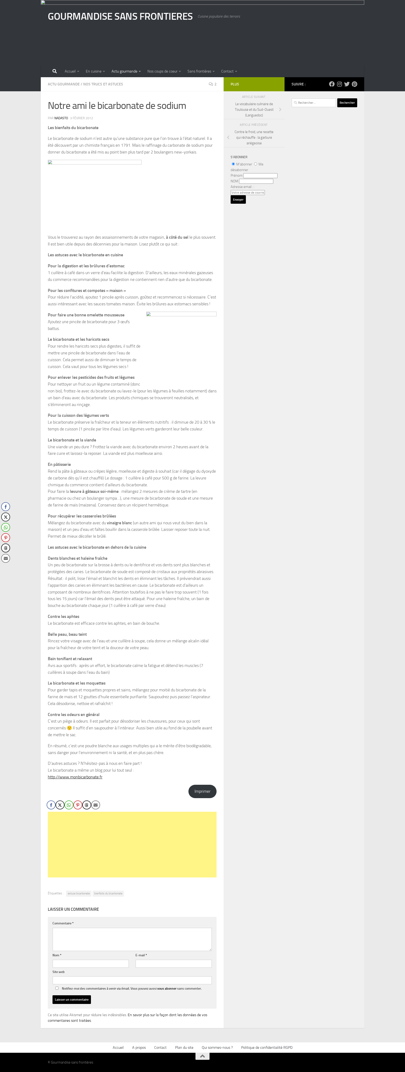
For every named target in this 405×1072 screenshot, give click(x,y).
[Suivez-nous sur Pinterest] (354, 84)
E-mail (141, 955)
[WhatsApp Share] (68, 804)
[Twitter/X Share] (60, 804)
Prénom (237, 175)
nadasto (61, 118)
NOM (234, 181)
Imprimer (202, 791)
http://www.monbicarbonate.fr (75, 777)
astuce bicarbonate (79, 893)
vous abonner (166, 989)
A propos (139, 1047)
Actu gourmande (124, 71)
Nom (56, 955)
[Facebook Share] (51, 804)
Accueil (70, 71)
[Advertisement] (132, 844)
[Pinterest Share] (77, 804)
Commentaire (63, 923)
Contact (227, 71)
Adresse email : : (242, 187)
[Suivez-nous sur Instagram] (339, 84)
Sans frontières (199, 71)
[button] (5, 567)
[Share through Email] (95, 804)
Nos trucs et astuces (103, 84)
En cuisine (93, 71)
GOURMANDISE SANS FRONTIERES (120, 16)
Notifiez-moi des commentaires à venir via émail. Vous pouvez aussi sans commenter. (131, 989)
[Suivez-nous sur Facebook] (332, 84)
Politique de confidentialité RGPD (266, 1047)
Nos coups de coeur (162, 71)
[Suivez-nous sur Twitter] (347, 84)
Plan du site (184, 1047)
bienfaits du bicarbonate (108, 893)
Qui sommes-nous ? (217, 1047)
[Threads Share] (86, 804)
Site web (58, 972)
